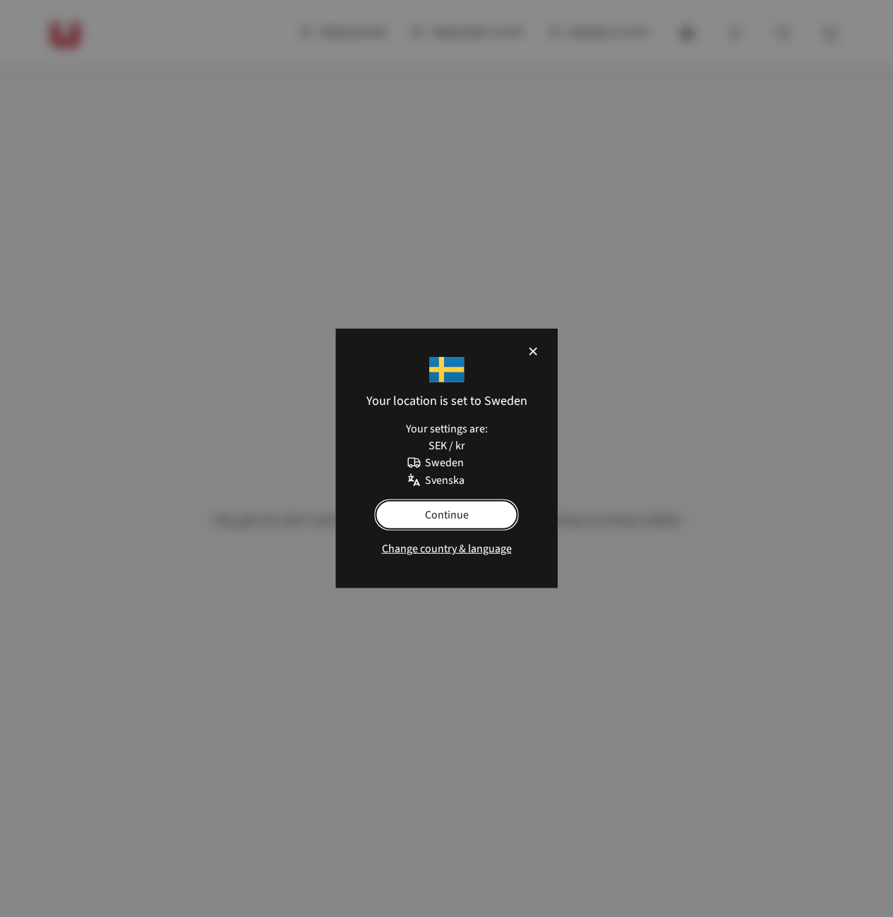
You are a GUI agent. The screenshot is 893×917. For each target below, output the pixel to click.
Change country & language (447, 549)
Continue (447, 515)
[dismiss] (532, 351)
